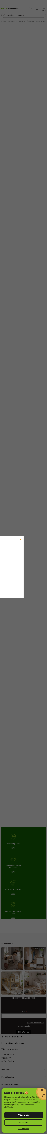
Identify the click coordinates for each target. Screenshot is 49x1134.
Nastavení (23, 1122)
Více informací (23, 1129)
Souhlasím (23, 1115)
